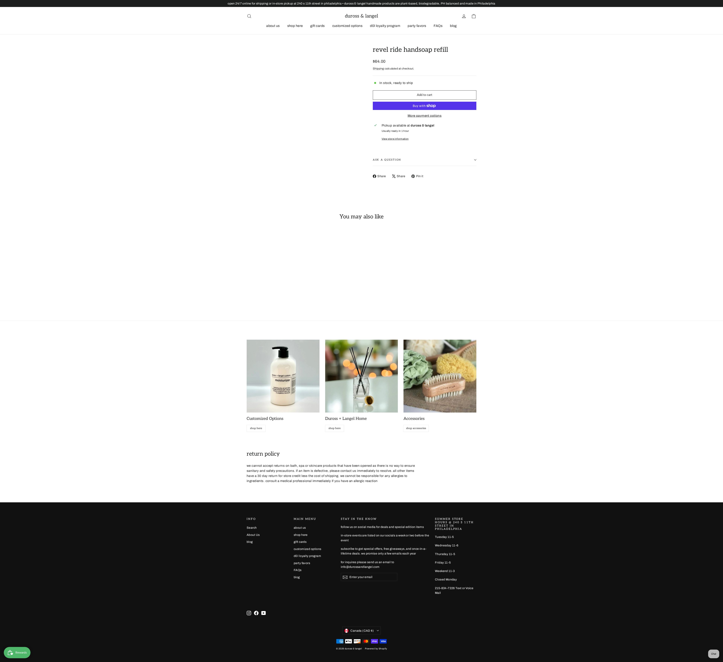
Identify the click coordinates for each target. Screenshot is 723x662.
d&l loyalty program (385, 26)
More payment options (425, 115)
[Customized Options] (283, 376)
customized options (347, 26)
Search (252, 527)
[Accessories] (439, 376)
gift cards (317, 26)
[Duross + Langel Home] (361, 376)
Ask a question (387, 159)
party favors (417, 26)
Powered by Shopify (376, 648)
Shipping (378, 68)
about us (273, 26)
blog (453, 26)
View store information (395, 138)
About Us (253, 534)
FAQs (438, 26)
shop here (295, 26)
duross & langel (361, 16)
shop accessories (416, 428)
